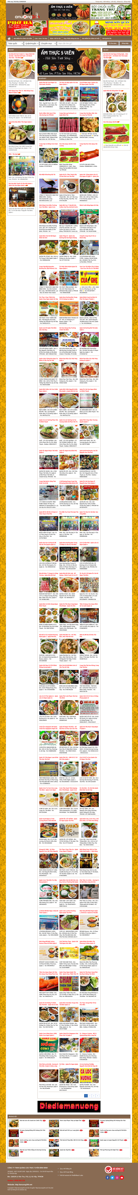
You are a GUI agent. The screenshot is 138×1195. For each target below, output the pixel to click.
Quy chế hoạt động (66, 1172)
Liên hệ (113, 1)
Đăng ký (119, 1)
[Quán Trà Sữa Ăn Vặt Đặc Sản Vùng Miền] (89, 524)
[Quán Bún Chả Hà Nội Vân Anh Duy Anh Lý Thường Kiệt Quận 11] (69, 892)
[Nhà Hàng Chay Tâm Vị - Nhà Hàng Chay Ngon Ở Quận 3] (22, 105)
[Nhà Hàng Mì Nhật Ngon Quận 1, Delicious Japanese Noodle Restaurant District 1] (89, 923)
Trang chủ (99, 1)
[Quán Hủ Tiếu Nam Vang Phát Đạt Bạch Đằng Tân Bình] (89, 984)
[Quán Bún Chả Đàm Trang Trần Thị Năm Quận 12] (69, 1015)
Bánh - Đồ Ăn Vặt (55, 38)
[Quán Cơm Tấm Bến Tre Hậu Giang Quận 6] (48, 892)
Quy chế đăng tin (66, 1168)
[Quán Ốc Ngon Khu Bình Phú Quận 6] (69, 462)
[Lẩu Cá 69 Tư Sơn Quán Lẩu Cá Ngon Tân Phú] (89, 769)
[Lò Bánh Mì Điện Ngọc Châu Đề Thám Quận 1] (48, 923)
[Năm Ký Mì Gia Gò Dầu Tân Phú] (89, 646)
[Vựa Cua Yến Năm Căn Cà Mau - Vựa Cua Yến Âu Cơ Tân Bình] (89, 278)
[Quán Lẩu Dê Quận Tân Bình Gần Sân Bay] (48, 340)
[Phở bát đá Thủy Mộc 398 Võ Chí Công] (54, 1143)
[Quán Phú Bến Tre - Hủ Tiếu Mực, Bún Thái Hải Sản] (69, 646)
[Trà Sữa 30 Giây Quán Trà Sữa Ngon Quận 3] (69, 94)
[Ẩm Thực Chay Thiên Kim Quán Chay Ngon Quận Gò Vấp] (48, 309)
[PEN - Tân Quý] (22, 166)
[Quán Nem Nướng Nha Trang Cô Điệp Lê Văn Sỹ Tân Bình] (69, 554)
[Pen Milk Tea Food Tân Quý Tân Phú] (69, 524)
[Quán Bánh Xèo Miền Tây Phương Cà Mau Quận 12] (89, 953)
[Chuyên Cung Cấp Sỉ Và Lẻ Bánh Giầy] (89, 248)
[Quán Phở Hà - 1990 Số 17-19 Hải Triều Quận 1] (69, 769)
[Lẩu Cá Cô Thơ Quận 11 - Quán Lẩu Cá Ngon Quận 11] (48, 708)
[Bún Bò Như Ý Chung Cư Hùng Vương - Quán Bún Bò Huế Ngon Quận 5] (48, 585)
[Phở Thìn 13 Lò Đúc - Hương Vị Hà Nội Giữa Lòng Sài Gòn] (89, 892)
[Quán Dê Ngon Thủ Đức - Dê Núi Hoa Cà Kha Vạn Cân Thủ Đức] (69, 738)
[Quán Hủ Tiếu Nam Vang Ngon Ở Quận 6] (89, 738)
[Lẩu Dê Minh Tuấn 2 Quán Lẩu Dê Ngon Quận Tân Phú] (89, 94)
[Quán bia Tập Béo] (54, 1153)
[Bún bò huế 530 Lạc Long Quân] (54, 1133)
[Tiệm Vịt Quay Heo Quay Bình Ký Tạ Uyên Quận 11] (89, 616)
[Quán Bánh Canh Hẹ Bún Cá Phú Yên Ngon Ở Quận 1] (89, 309)
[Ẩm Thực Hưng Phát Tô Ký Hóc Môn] (89, 1015)
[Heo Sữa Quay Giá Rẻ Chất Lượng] (69, 156)
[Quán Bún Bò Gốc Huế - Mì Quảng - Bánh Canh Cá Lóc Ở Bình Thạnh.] (69, 585)
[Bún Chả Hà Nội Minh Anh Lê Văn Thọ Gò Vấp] (69, 677)
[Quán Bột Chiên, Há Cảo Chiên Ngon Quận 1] (48, 401)
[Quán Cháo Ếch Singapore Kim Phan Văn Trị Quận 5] (69, 1045)
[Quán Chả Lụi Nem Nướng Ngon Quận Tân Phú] (69, 923)
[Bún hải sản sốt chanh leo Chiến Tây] (14, 1123)
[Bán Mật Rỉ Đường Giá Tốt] (48, 186)
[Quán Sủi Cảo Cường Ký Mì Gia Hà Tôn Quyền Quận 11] (48, 554)
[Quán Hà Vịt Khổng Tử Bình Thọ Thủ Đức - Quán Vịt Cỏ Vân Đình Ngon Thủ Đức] (48, 1015)
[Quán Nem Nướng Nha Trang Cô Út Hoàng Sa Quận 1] (69, 309)
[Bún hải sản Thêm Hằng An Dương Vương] (14, 1153)
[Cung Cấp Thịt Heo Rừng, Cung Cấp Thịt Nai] (89, 677)
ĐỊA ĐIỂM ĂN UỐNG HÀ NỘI (90, 38)
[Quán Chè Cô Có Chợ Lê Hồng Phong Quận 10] (89, 708)
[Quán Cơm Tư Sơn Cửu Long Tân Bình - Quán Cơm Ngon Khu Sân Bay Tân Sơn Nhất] (48, 800)
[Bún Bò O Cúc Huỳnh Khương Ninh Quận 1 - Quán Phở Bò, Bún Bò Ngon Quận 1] (48, 646)
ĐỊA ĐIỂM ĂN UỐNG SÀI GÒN (23, 38)
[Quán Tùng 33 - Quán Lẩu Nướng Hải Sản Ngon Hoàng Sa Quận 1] (69, 248)
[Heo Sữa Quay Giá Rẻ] (116, 134)
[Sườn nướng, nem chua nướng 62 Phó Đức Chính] (14, 1143)
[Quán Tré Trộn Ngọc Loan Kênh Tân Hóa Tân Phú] (48, 769)
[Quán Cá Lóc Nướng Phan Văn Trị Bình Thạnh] (48, 432)
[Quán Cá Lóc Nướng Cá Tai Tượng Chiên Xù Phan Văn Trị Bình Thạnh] (69, 432)
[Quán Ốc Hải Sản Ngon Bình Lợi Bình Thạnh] (89, 401)
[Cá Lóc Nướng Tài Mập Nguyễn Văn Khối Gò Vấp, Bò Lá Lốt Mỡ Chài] (89, 1076)
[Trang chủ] (9, 38)
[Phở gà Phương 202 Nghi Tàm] (94, 1153)
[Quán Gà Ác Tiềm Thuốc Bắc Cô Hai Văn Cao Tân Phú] (69, 186)
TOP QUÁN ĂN (106, 38)
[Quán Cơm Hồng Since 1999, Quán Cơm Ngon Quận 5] (48, 1045)
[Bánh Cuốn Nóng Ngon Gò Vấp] (89, 217)
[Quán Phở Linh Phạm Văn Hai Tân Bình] (69, 708)
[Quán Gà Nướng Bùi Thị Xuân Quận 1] (89, 340)
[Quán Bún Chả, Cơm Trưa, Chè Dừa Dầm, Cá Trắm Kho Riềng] (89, 831)
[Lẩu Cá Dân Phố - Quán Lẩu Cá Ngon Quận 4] (89, 554)
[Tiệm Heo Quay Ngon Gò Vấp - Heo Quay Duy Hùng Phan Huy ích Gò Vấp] (48, 984)
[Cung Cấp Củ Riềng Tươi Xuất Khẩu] (48, 156)
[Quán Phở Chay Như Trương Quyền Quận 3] (89, 432)
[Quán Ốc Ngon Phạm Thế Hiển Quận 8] (48, 462)
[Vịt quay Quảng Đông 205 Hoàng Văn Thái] (94, 1123)
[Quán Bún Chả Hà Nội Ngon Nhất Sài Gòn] (48, 248)
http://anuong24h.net (23, 1185)
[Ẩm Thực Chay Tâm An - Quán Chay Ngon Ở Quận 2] (69, 861)
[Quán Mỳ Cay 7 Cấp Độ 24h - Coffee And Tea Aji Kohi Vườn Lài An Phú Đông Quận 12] (69, 217)
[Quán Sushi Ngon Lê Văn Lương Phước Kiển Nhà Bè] (48, 831)
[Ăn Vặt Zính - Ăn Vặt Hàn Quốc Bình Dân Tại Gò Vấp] (89, 800)
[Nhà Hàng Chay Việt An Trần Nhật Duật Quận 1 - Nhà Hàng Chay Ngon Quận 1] (89, 861)
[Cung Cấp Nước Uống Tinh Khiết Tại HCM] (48, 493)
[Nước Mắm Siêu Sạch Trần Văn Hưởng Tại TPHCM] (48, 125)
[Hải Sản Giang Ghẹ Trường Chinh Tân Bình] (69, 340)
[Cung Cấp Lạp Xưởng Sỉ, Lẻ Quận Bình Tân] (69, 125)
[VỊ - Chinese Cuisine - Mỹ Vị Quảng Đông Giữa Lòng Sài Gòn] (89, 1045)
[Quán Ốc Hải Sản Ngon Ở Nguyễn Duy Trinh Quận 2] (89, 493)
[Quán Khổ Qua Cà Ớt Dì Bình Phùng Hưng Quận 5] (48, 677)
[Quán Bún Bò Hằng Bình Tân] (116, 103)
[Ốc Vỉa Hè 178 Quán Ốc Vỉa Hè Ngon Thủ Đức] (89, 585)
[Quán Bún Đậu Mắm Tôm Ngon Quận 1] (22, 135)
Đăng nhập (127, 1)
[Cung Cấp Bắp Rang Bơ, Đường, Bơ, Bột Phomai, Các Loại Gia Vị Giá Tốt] (48, 278)
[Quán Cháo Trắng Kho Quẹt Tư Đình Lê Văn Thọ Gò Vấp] (48, 370)
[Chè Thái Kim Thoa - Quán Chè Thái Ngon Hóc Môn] (69, 953)
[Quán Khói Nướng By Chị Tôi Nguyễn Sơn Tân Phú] (89, 462)
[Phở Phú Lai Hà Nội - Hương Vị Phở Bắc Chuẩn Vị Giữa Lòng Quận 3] (48, 1076)
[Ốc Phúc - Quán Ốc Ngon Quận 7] (69, 1076)
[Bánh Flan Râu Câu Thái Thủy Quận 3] (69, 370)
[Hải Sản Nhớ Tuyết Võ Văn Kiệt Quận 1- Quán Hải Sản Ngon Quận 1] (22, 197)
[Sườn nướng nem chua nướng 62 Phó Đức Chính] (94, 1133)
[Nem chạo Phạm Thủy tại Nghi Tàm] (54, 1123)
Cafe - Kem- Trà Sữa (41, 38)
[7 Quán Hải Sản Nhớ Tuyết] (69, 61)
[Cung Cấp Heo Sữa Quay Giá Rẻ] (89, 156)
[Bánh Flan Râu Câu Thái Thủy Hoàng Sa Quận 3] (89, 370)
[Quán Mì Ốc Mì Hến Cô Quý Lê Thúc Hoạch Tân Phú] (48, 524)
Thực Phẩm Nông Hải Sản (71, 38)
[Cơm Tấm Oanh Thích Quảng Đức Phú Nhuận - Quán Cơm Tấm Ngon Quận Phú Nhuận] (69, 800)
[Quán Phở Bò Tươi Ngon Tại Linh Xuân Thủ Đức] (48, 94)
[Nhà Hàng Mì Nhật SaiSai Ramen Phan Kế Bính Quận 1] (48, 953)
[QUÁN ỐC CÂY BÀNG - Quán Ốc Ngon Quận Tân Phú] (69, 831)
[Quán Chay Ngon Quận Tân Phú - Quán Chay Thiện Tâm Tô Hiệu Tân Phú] (69, 984)
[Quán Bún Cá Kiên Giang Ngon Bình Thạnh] (48, 616)
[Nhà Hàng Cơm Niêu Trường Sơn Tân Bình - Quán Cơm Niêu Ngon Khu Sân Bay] (48, 217)
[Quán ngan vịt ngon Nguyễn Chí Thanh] (94, 1143)
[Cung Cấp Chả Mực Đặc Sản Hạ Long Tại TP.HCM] (89, 125)
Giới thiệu (106, 1)
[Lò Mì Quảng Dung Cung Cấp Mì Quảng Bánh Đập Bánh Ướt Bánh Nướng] (69, 493)
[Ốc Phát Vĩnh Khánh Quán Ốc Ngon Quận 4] (69, 278)
